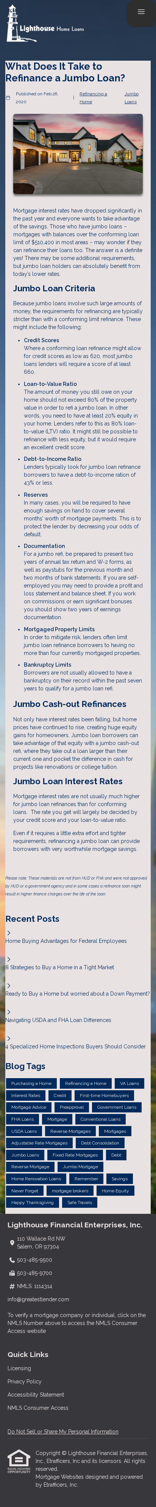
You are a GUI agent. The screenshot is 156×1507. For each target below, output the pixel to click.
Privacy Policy (25, 1381)
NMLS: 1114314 (34, 1286)
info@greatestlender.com (38, 1299)
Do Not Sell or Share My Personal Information (63, 1432)
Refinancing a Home (93, 97)
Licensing (19, 1368)
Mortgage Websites (60, 1477)
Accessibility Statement (36, 1395)
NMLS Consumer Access (38, 1408)
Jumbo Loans (132, 97)
